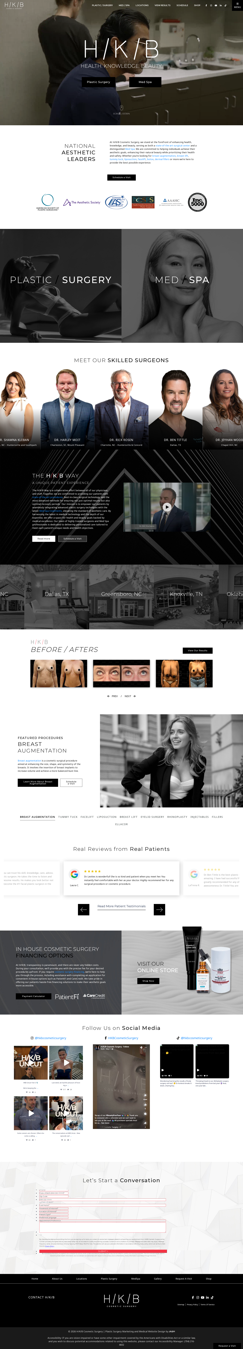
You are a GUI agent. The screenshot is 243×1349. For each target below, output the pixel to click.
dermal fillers (162, 159)
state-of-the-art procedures (47, 497)
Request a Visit (227, 1346)
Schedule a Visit (122, 177)
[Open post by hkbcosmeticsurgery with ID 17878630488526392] (31, 1063)
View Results (162, 5)
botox (150, 159)
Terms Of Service (207, 1304)
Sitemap (180, 1304)
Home (35, 1278)
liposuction (130, 159)
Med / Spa (124, 5)
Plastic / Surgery (102, 5)
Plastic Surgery (98, 82)
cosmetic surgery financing (69, 971)
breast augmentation (164, 155)
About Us (57, 1278)
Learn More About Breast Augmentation (37, 782)
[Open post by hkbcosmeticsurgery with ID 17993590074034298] (66, 1063)
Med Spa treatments (50, 510)
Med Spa (145, 82)
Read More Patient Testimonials (121, 906)
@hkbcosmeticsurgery (50, 1038)
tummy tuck (116, 159)
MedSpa (135, 1278)
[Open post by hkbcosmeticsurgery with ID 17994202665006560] (66, 1113)
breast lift (182, 155)
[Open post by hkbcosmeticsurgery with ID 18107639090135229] (31, 1113)
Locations (142, 5)
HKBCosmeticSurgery (123, 1038)
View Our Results (197, 650)
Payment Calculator (33, 996)
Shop (197, 5)
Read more (43, 539)
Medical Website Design (152, 1331)
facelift (142, 159)
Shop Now (148, 981)
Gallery (158, 1278)
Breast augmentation (29, 760)
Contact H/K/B (41, 1297)
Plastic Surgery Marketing (119, 1331)
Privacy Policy (192, 1304)
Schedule (182, 5)
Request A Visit (184, 1278)
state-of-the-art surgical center (173, 145)
